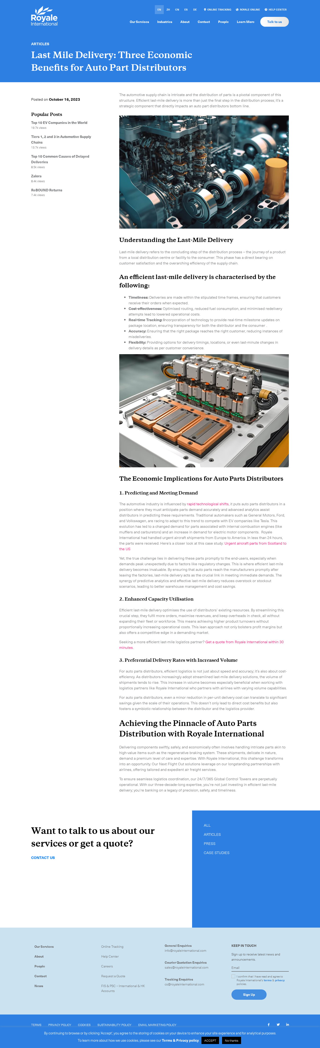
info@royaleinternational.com (185, 950)
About (39, 956)
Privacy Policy (59, 1024)
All (207, 825)
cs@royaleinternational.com (184, 984)
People (39, 966)
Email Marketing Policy (157, 1024)
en (159, 9)
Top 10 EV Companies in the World (59, 122)
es (186, 9)
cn (177, 9)
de (195, 9)
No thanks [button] (231, 1040)
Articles (40, 43)
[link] (218, 10)
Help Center (110, 956)
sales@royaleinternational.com (186, 967)
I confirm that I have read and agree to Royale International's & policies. (261, 980)
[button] (268, 1024)
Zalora (36, 175)
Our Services (44, 946)
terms (268, 980)
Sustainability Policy (114, 1024)
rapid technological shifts (208, 503)
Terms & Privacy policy (180, 1040)
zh (168, 9)
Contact (40, 976)
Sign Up (249, 994)
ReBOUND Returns (46, 190)
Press (210, 843)
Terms (36, 1024)
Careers (107, 966)
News (38, 985)
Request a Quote (113, 976)
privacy (280, 980)
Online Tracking (112, 946)
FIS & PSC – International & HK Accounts (123, 988)
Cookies (84, 1024)
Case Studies (217, 852)
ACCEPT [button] (210, 1040)
